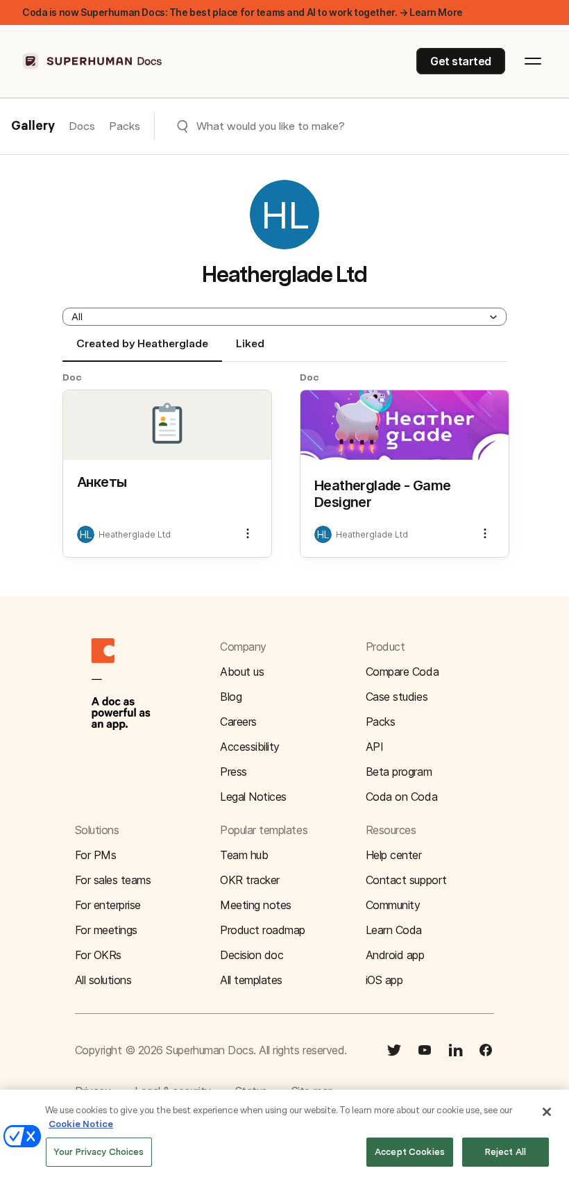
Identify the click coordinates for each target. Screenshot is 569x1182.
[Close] (547, 1112)
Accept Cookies (410, 1152)
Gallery (33, 126)
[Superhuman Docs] (93, 61)
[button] (284, 317)
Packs (124, 126)
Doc (72, 377)
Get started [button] (460, 61)
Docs (82, 126)
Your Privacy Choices (98, 1152)
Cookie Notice (81, 1124)
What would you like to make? (270, 126)
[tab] (142, 349)
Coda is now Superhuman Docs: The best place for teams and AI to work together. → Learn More (242, 12)
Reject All (505, 1152)
